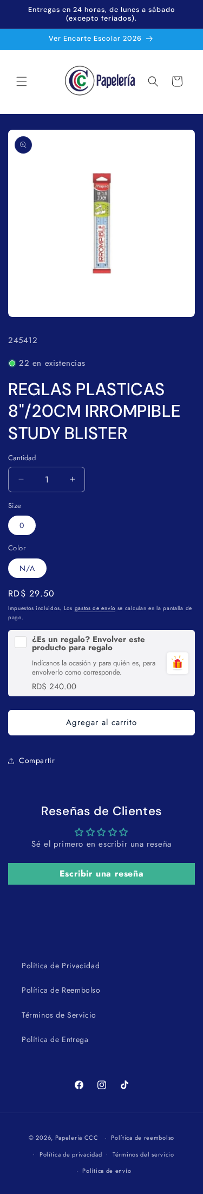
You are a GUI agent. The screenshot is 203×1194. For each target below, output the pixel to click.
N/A (27, 568)
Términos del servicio (143, 1154)
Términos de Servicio (59, 1014)
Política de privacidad (71, 1154)
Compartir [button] (37, 760)
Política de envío (106, 1170)
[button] (22, 81)
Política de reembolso (142, 1137)
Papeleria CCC (77, 1137)
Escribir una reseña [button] (101, 873)
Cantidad (22, 458)
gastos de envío (95, 608)
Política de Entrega (55, 1039)
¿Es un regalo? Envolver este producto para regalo (88, 644)
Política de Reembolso (61, 990)
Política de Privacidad (61, 965)
